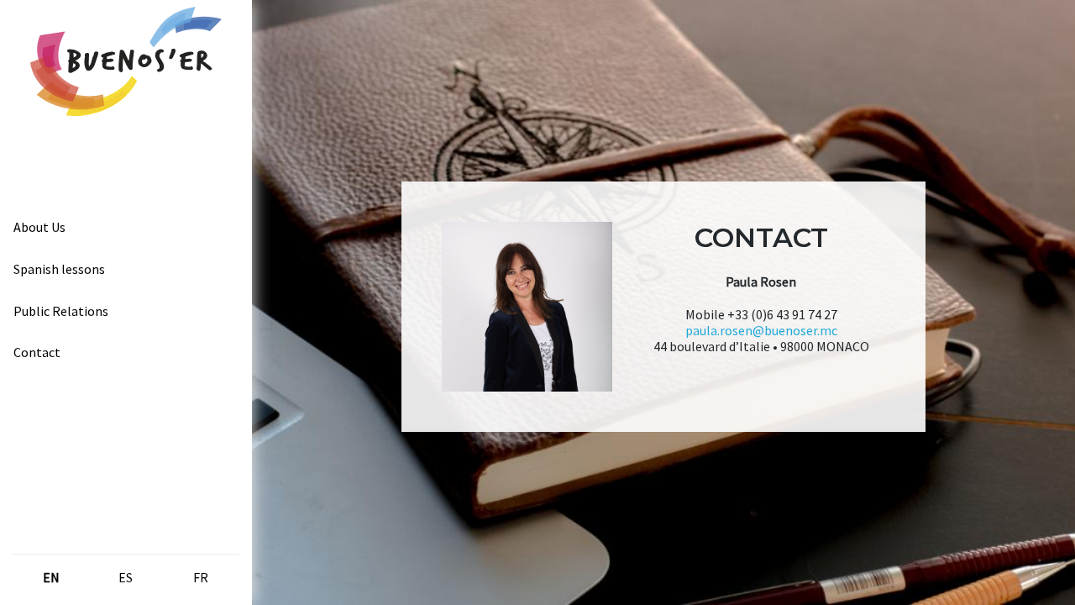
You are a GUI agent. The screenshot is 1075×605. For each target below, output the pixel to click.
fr (200, 577)
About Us (39, 226)
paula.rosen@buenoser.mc (761, 330)
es (125, 577)
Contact (36, 352)
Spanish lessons (59, 268)
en (51, 577)
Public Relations (60, 310)
